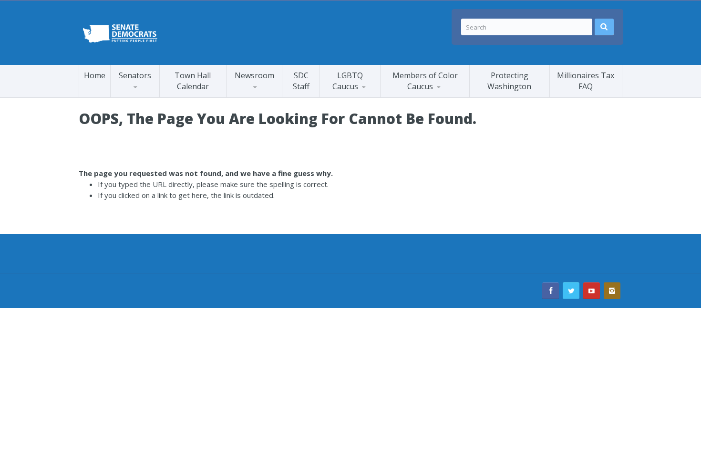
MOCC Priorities (417, 95)
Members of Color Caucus (425, 81)
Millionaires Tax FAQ (585, 81)
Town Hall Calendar (193, 81)
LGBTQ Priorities (357, 95)
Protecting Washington (509, 81)
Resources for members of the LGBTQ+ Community (365, 94)
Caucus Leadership (149, 95)
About (427, 94)
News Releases (272, 94)
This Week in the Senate (263, 96)
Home (94, 75)
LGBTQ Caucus (347, 81)
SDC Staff (301, 81)
